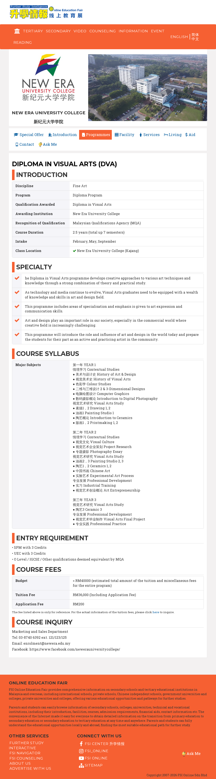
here (156, 612)
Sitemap (94, 765)
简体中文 (195, 37)
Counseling (102, 31)
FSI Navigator (24, 753)
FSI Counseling (26, 758)
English (179, 37)
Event (158, 31)
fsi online (96, 758)
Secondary (58, 31)
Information (133, 31)
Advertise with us (30, 768)
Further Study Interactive (26, 745)
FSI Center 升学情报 (105, 743)
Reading (23, 42)
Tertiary (33, 31)
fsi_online (96, 751)
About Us (20, 763)
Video (80, 31)
